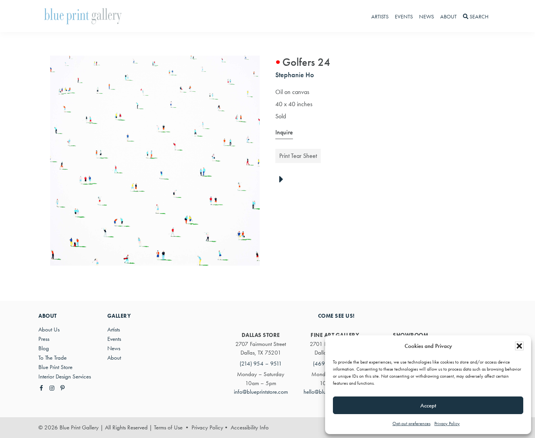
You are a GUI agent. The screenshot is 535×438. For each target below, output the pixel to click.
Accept (428, 405)
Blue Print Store (55, 367)
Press (43, 339)
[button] (519, 346)
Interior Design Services (64, 376)
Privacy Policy (447, 423)
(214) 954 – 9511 (261, 363)
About (114, 358)
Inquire (284, 132)
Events (114, 339)
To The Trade (52, 358)
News (113, 348)
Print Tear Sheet (298, 156)
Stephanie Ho (294, 74)
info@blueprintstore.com (261, 392)
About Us (49, 329)
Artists (113, 329)
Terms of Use (168, 427)
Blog (43, 348)
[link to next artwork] (283, 180)
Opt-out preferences (411, 423)
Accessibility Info (250, 427)
